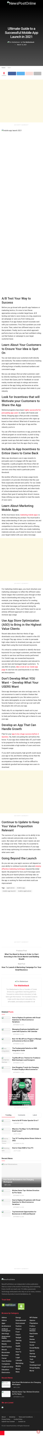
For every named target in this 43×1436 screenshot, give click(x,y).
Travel (32, 1362)
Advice (4, 1317)
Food (18, 1332)
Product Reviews (33, 1330)
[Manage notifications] (38, 1431)
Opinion (32, 1320)
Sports (32, 1351)
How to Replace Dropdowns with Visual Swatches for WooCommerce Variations (26, 1020)
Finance (18, 1329)
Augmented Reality (6, 1337)
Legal (18, 1357)
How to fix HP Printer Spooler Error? (25, 1120)
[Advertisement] (21, 101)
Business (5, 1355)
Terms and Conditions (26, 1417)
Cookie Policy (18, 1419)
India (17, 1355)
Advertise (12, 1417)
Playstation (34, 1323)
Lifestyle (19, 1360)
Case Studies (6, 1361)
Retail (32, 1336)
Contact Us (21, 1421)
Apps (3, 1323)
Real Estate (34, 1333)
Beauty (4, 1344)
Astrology (5, 1333)
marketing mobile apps (29, 515)
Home (3, 67)
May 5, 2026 (7, 1185)
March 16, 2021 (22, 44)
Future (18, 1335)
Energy (18, 1317)
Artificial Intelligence (6, 1330)
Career (4, 1358)
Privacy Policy (6, 1419)
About (4, 1417)
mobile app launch (9, 891)
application (11, 888)
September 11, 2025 (18, 1072)
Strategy (33, 1356)
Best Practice (7, 1347)
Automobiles (6, 1341)
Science (32, 1342)
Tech (9, 67)
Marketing (19, 1363)
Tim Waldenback (28, 42)
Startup (32, 1353)
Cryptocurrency (7, 1367)
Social (32, 1345)
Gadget (18, 1337)
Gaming (18, 1340)
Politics (32, 1326)
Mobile (18, 1366)
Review (32, 1339)
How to (18, 1352)
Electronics (6, 1372)
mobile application (24, 891)
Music (18, 1369)
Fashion (19, 1326)
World (32, 1371)
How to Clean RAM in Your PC (22, 1148)
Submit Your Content (8, 1421)
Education (5, 1369)
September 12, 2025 (18, 1053)
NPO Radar (34, 1317)
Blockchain (6, 1352)
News (18, 1372)
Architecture (6, 1326)
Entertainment (21, 1320)
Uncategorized (35, 1365)
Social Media (34, 1348)
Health (18, 1346)
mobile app (21, 888)
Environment (20, 1323)
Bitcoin (4, 1349)
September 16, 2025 (18, 1024)
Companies (6, 1364)
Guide (18, 1343)
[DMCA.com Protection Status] (21, 1306)
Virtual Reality (35, 1368)
